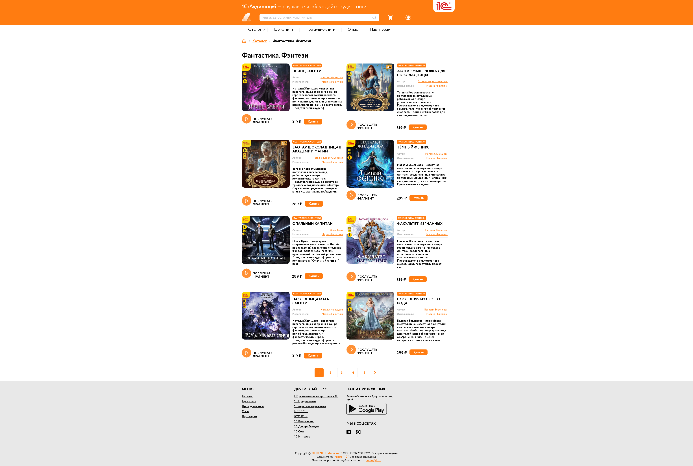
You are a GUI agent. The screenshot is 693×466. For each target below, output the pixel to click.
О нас (245, 411)
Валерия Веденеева (436, 310)
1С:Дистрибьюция (306, 427)
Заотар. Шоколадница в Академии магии (316, 150)
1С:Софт (300, 432)
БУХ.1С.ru (301, 416)
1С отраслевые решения (310, 406)
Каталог (259, 41)
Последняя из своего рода (418, 301)
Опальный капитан (312, 224)
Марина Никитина (332, 81)
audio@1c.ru (373, 460)
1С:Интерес (302, 437)
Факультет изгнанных (420, 224)
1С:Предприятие (305, 401)
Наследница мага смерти (310, 301)
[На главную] (244, 41)
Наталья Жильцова (332, 77)
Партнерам (249, 416)
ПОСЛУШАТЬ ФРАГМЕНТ (262, 120)
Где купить (249, 401)
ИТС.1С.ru (301, 411)
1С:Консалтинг (304, 421)
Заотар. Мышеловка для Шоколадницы (421, 73)
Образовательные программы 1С (316, 396)
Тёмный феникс (413, 148)
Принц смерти (307, 71)
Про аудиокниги (253, 406)
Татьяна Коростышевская (433, 81)
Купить (313, 121)
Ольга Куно (336, 230)
